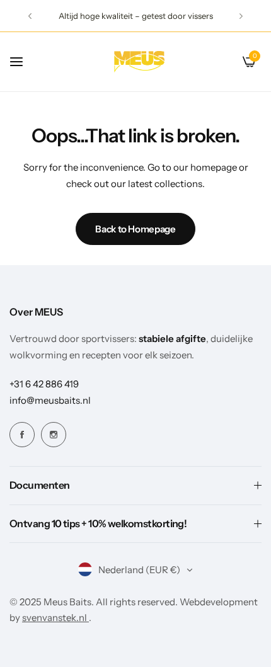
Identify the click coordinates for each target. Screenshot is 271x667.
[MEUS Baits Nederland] (140, 61)
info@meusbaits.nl (50, 400)
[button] (30, 16)
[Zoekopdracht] (227, 62)
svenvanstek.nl (55, 618)
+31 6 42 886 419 (44, 384)
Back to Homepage (135, 229)
